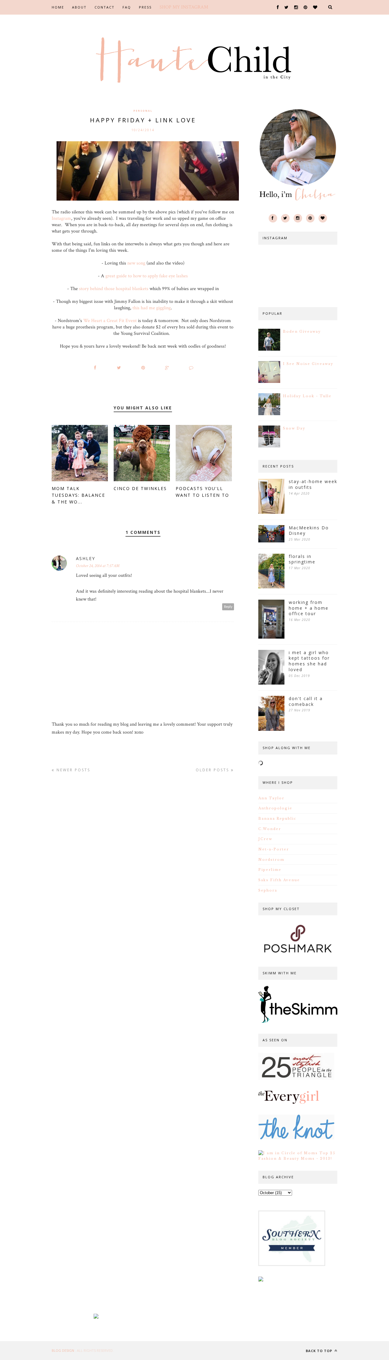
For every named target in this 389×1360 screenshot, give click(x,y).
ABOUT (79, 7)
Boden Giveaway (302, 331)
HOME (58, 7)
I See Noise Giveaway (308, 364)
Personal (143, 110)
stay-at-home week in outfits (313, 484)
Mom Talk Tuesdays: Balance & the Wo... (78, 495)
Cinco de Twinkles (140, 488)
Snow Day (294, 428)
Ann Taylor (271, 798)
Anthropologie (275, 808)
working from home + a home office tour (309, 608)
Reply (228, 606)
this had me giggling (152, 308)
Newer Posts (72, 770)
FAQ (126, 7)
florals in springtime (302, 559)
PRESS (145, 7)
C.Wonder (269, 829)
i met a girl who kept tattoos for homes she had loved (309, 661)
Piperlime (269, 870)
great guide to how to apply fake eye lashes (146, 276)
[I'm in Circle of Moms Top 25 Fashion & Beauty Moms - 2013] (297, 1158)
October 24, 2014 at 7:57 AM (97, 566)
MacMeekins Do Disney (309, 530)
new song (136, 263)
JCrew (265, 839)
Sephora (267, 890)
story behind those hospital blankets (113, 289)
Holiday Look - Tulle (307, 396)
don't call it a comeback (306, 701)
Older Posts (213, 770)
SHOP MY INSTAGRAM (184, 7)
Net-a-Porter (273, 849)
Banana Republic (277, 818)
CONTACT (105, 7)
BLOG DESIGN (63, 1350)
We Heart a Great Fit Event (110, 320)
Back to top (319, 1350)
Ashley (85, 558)
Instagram (61, 218)
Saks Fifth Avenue (279, 880)
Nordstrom (271, 859)
